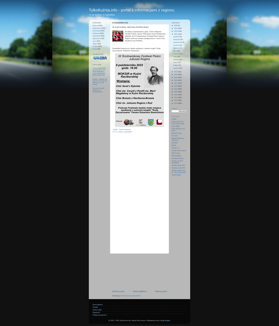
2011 (176, 100)
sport (94, 41)
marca (175, 62)
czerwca (176, 54)
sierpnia (176, 48)
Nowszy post (118, 291)
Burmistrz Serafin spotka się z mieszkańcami (99, 90)
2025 (176, 25)
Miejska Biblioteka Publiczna (178, 139)
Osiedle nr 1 (176, 148)
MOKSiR (175, 143)
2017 (176, 83)
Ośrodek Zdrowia (178, 158)
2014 (176, 92)
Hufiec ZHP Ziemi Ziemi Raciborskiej (178, 122)
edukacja (96, 33)
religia (95, 44)
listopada (176, 39)
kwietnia (176, 59)
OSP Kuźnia (176, 153)
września (176, 45)
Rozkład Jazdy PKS (178, 168)
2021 (176, 72)
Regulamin (96, 312)
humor (95, 49)
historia (95, 46)
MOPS (174, 145)
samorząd (96, 31)
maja (175, 56)
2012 (176, 97)
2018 (176, 80)
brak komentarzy (125, 129)
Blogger (167, 320)
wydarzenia (96, 28)
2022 (176, 34)
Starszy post (161, 291)
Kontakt (95, 307)
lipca (175, 51)
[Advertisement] (139, 272)
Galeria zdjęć (97, 310)
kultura (121, 132)
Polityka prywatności (100, 315)
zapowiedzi (128, 132)
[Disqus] (139, 163)
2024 (176, 28)
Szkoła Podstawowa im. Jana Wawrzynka (179, 171)
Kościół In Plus (177, 133)
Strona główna (139, 291)
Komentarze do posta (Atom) (131, 296)
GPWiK (174, 119)
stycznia (176, 68)
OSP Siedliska (176, 156)
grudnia (176, 36)
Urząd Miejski (176, 175)
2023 (176, 31)
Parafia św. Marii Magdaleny (177, 162)
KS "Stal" (175, 136)
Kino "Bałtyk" (176, 126)
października (178, 42)
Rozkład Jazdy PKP (178, 165)
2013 (176, 94)
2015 (176, 89)
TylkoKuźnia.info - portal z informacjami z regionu (131, 10)
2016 (176, 86)
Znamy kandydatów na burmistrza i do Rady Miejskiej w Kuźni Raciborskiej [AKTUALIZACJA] (99, 71)
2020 (176, 74)
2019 (176, 77)
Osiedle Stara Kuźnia (179, 150)
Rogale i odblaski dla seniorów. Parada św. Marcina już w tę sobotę (100, 81)
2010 (176, 103)
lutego (175, 65)
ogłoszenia (96, 38)
